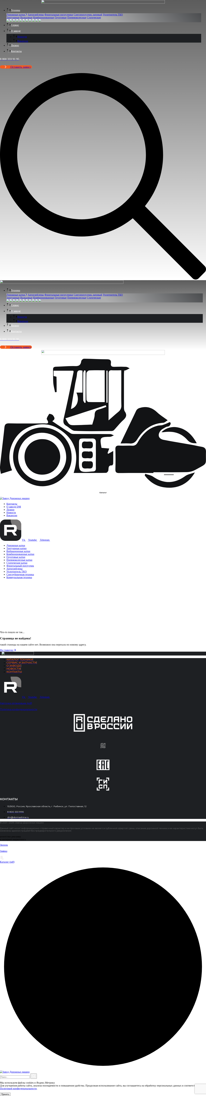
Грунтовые (61, 17)
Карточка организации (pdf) (16, 703)
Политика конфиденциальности (18, 709)
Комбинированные (43, 17)
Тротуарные (13, 17)
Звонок (4, 845)
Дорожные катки (16, 14)
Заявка (3, 851)
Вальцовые (26, 17)
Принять (5, 1094)
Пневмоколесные (76, 17)
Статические (94, 17)
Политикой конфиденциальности (18, 1088)
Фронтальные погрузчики (58, 14)
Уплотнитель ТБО (113, 14)
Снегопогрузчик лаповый (88, 14)
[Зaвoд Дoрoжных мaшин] (15, 498)
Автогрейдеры (36, 14)
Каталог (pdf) (7, 862)
